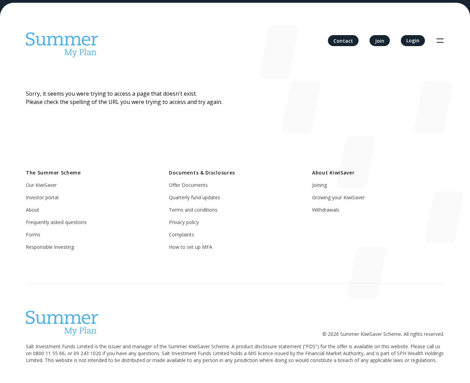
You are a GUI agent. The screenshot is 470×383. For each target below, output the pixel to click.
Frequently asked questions (56, 222)
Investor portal (42, 197)
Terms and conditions (193, 209)
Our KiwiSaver (41, 185)
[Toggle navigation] (440, 40)
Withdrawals (325, 209)
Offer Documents (188, 185)
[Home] (62, 40)
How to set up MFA (190, 247)
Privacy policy (184, 222)
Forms (33, 234)
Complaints (181, 234)
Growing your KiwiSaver (338, 197)
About (32, 209)
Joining (319, 185)
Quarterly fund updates (194, 197)
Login (412, 40)
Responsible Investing (50, 247)
